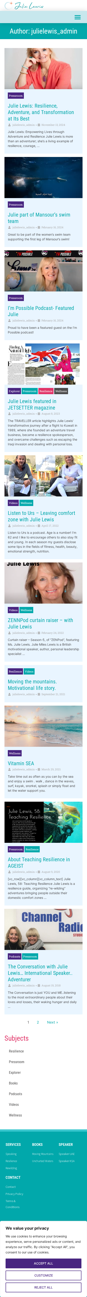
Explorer (14, 391)
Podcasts (14, 956)
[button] (77, 17)
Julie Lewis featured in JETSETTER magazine (32, 404)
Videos (13, 503)
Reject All (43, 1287)
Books (13, 1083)
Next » (52, 1022)
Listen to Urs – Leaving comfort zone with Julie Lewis (41, 516)
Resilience (45, 391)
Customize (43, 1275)
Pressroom (16, 95)
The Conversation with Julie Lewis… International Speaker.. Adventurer (40, 973)
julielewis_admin (23, 124)
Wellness (61, 391)
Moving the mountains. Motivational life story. (32, 685)
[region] (43, 1259)
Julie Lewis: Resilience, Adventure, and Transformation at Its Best (41, 112)
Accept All (43, 1263)
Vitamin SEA (21, 763)
